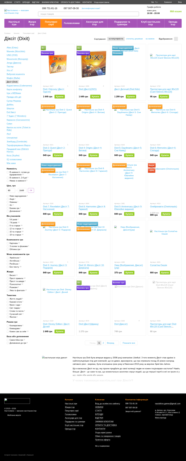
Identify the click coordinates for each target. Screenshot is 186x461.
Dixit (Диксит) (121, 324)
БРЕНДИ (26, 2)
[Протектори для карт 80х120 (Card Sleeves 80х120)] (164, 64)
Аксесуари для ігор (94, 23)
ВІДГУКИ (35, 2)
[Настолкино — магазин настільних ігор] (17, 401)
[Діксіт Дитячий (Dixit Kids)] (129, 64)
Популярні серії (51, 23)
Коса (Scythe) (13, 155)
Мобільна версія (14, 415)
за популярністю (116, 39)
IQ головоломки (14, 159)
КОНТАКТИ (87, 2)
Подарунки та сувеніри (122, 23)
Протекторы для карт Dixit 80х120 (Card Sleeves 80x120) (163, 326)
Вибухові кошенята (16, 74)
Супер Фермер (14, 100)
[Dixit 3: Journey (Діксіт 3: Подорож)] (57, 240)
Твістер (10, 66)
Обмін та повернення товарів (108, 436)
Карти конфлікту (14, 89)
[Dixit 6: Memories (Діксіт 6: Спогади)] (164, 123)
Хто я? (10, 70)
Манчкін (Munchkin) (16, 51)
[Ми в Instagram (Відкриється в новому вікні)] (139, 2)
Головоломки (72, 23)
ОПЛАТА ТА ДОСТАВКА (70, 2)
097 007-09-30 (71, 8)
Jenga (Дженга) (14, 62)
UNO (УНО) (12, 55)
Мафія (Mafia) (13, 78)
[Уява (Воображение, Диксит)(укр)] (129, 240)
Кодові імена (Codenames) (19, 85)
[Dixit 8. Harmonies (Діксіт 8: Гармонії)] (93, 182)
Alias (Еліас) (12, 47)
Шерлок (10, 108)
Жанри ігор (32, 23)
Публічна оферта (102, 440)
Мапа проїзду (160, 418)
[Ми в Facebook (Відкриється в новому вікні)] (136, 2)
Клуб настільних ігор (150, 23)
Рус (156, 2)
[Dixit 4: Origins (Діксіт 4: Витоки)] (93, 123)
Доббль (10, 104)
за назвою (150, 39)
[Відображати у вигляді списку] (180, 39)
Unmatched (12, 137)
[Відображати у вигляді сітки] (176, 39)
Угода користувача (101, 2)
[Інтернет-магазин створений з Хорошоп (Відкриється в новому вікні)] (19, 457)
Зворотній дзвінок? (133, 411)
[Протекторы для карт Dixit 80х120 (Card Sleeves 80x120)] (164, 299)
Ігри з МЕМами (14, 93)
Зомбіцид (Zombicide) (17, 141)
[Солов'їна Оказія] (164, 240)
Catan (9, 123)
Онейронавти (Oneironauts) (163, 206)
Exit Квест (11, 112)
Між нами (11, 163)
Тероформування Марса (18, 145)
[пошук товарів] (136, 14)
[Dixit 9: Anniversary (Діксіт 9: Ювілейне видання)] (129, 182)
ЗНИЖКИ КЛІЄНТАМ (50, 2)
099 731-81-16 (49, 8)
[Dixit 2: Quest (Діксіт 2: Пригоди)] (57, 123)
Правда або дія (14, 97)
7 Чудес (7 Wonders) (16, 116)
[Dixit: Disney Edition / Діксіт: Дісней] (57, 299)
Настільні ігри (14, 23)
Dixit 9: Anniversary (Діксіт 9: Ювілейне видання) (128, 207)
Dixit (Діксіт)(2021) (88, 89)
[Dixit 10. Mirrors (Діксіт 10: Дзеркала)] (93, 240)
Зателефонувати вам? (91, 8)
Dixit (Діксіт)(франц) (89, 324)
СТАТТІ (17, 2)
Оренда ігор (173, 23)
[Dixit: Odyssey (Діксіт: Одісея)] (57, 64)
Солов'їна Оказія (158, 265)
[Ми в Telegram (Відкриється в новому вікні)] (143, 2)
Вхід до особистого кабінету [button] (107, 403)
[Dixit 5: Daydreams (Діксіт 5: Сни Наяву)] (129, 123)
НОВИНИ (8, 2)
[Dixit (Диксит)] (129, 299)
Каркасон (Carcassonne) (18, 120)
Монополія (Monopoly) (17, 59)
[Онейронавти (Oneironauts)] (164, 182)
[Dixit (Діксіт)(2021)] (93, 64)
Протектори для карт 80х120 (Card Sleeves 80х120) (164, 90)
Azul (9, 134)
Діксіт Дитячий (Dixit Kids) (127, 89)
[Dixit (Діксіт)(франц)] (93, 299)
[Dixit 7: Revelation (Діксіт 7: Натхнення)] (57, 182)
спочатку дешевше (134, 39)
